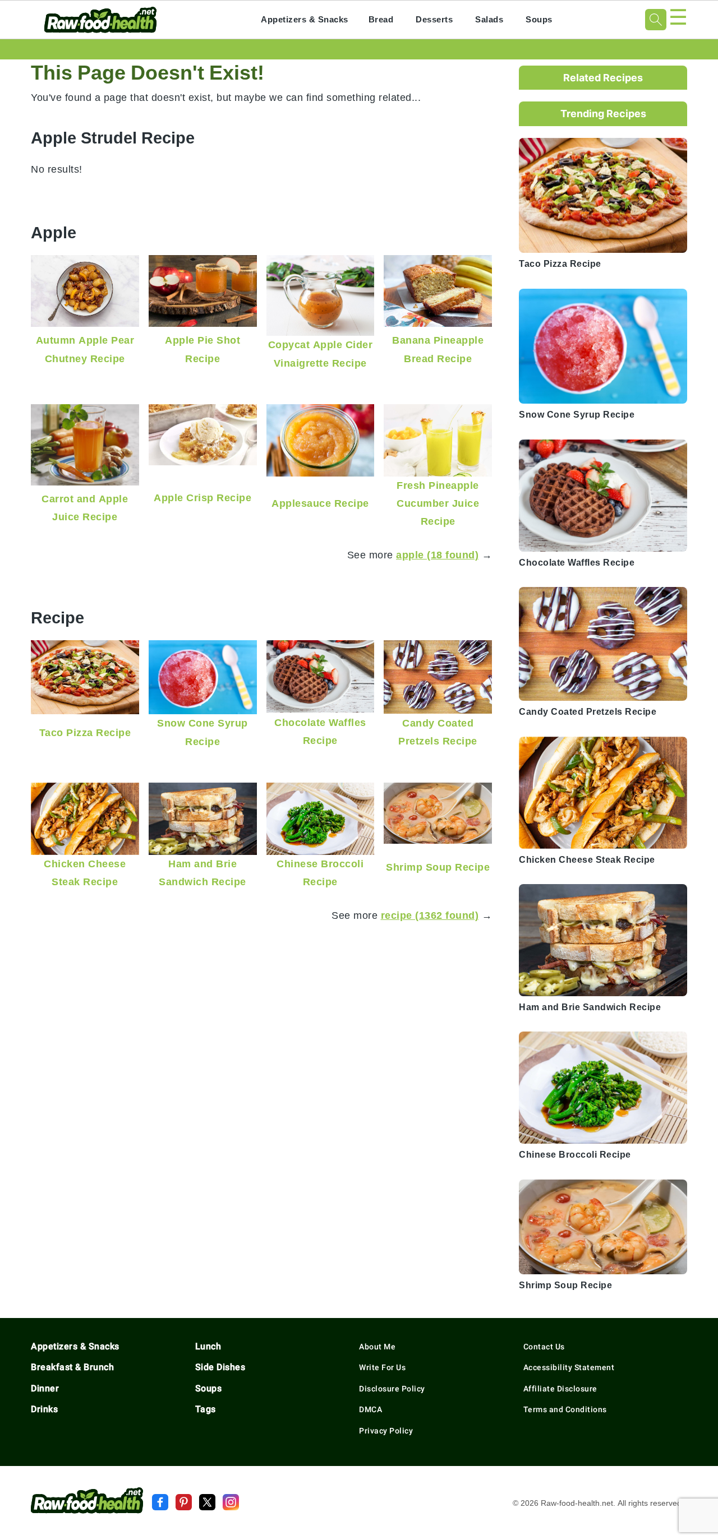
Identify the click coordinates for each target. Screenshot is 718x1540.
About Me (377, 1346)
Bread (381, 19)
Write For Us (382, 1367)
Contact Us (544, 1346)
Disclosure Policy (392, 1388)
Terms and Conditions (565, 1409)
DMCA (370, 1409)
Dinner (45, 1388)
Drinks (44, 1409)
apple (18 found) (437, 555)
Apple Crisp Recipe (202, 498)
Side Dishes (220, 1367)
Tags (205, 1409)
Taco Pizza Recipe (85, 732)
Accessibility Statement (569, 1367)
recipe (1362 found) (430, 915)
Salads (489, 19)
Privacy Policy (386, 1430)
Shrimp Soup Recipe (438, 867)
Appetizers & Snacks (304, 19)
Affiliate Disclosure (560, 1388)
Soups (539, 19)
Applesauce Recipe (320, 503)
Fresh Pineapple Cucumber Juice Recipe (438, 503)
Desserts (434, 19)
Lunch (208, 1346)
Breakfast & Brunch (72, 1367)
